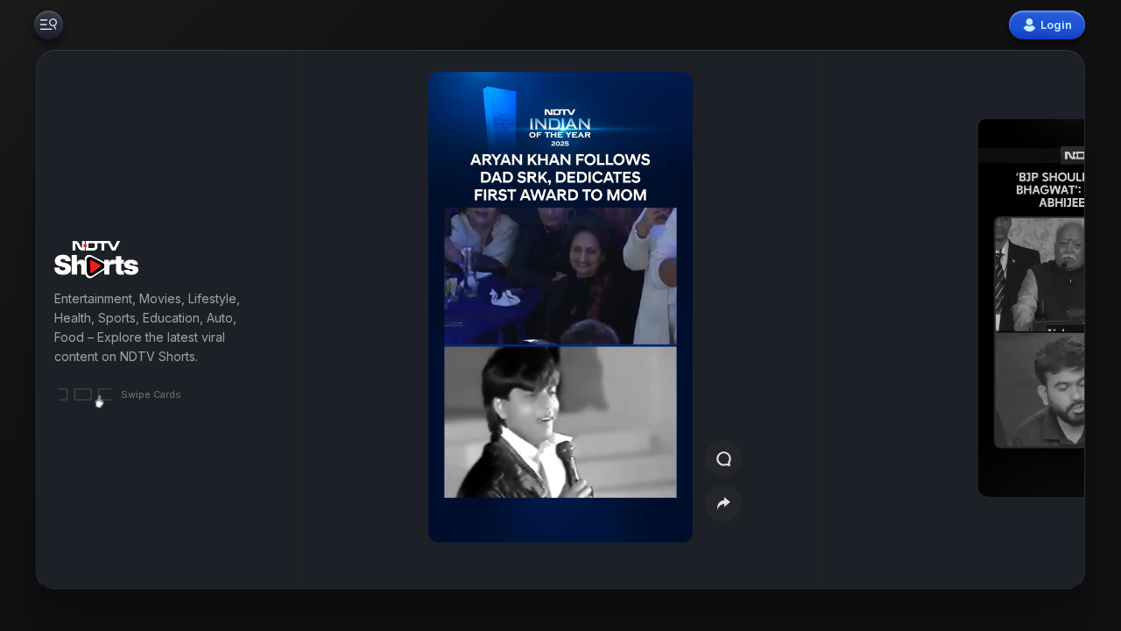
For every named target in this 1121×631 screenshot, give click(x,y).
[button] (999, 320)
